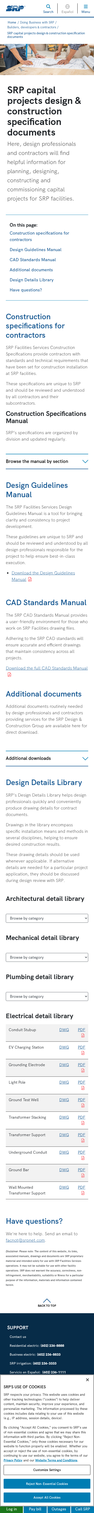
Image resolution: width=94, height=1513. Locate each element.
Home (12, 22)
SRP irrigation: (33, 1363)
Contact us (18, 1337)
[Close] (87, 1380)
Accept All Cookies (47, 1497)
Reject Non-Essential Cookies (47, 1484)
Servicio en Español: (38, 1372)
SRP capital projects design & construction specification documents (46, 35)
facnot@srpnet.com (25, 1240)
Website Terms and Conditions (56, 1460)
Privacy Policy (13, 1460)
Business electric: (35, 1354)
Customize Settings (46, 1470)
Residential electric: (37, 1345)
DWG (64, 1029)
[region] (47, 1441)
